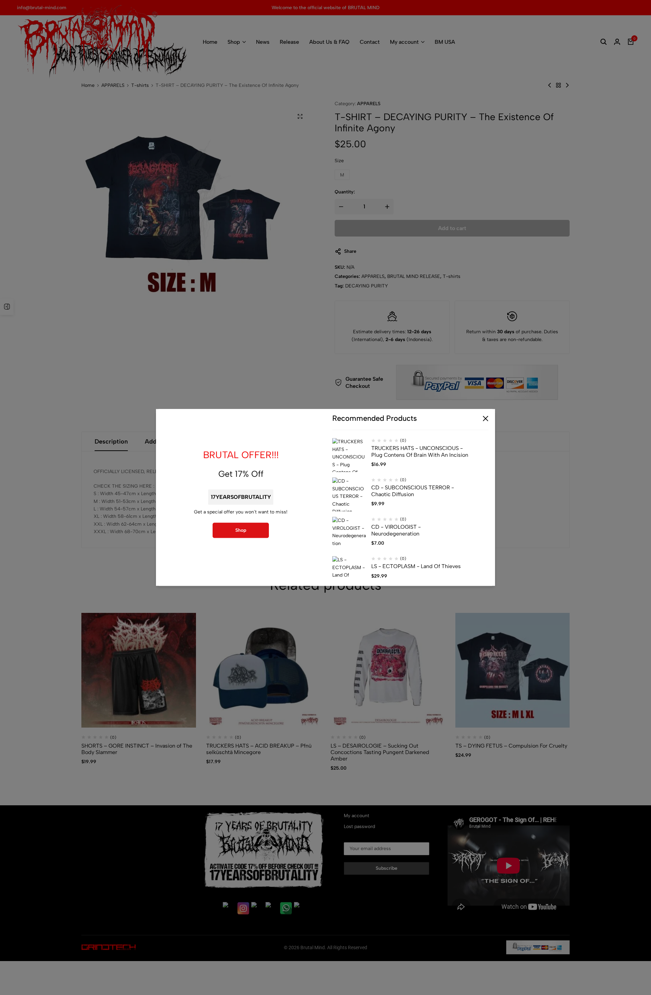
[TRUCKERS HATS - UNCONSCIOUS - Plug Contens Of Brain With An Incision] (349, 455)
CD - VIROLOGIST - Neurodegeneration (396, 530)
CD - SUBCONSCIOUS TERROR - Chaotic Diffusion (412, 491)
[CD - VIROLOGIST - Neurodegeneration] (349, 534)
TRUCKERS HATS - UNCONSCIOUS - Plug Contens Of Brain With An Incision (419, 451)
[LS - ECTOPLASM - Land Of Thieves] (349, 573)
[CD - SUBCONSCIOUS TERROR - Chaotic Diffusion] (349, 495)
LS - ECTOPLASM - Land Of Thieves (416, 566)
